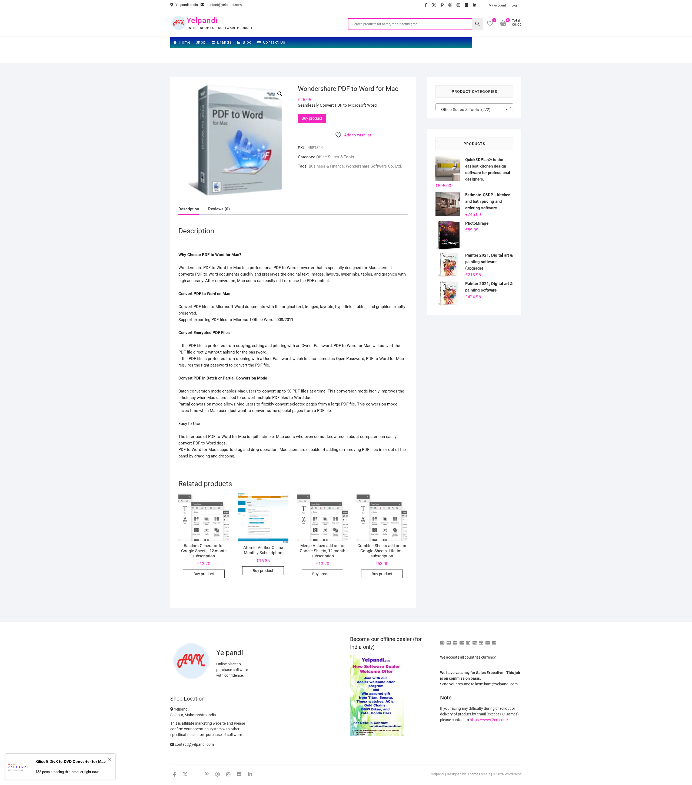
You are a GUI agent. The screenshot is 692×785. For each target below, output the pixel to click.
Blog (247, 42)
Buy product (312, 118)
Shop (201, 42)
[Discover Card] (475, 640)
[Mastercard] (449, 640)
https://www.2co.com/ (489, 720)
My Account (497, 5)
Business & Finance (326, 166)
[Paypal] (462, 640)
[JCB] (494, 640)
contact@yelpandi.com (224, 5)
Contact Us (274, 42)
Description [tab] (188, 209)
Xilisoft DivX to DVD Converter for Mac (70, 761)
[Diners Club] (468, 640)
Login (515, 5)
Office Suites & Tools (335, 157)
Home (184, 42)
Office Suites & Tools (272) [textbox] (473, 109)
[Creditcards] (481, 640)
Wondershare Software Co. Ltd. (374, 166)
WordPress (513, 774)
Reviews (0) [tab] (219, 209)
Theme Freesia (478, 774)
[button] (280, 94)
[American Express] (442, 640)
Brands (224, 42)
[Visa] (455, 640)
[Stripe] (487, 640)
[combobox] (474, 107)
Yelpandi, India (186, 5)
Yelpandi (202, 20)
